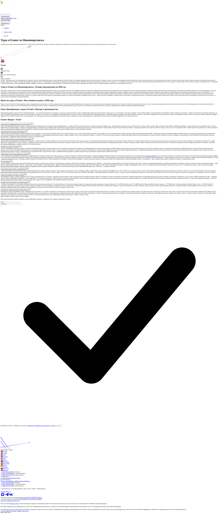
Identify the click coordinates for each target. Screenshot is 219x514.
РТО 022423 (24, 497)
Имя (2, 202)
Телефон (3, 204)
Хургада (61, 156)
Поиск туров (8, 32)
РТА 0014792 (30, 499)
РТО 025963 (31, 497)
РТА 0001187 (22, 499)
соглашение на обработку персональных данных (41, 425)
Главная (6, 28)
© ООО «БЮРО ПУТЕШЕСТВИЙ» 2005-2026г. (15, 511)
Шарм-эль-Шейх (151, 156)
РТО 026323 (38, 497)
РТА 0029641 (38, 499)
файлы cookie (14, 503)
